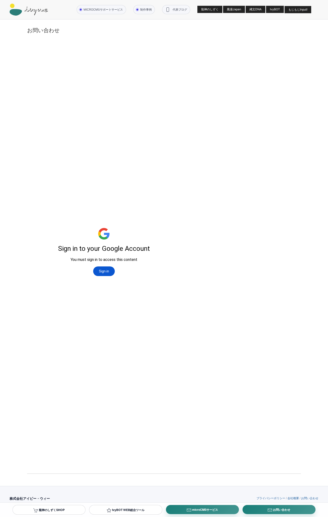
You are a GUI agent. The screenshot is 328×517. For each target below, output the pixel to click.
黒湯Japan (234, 9)
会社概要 (293, 498)
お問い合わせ (309, 498)
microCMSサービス (204, 509)
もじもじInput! (297, 9)
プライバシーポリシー (270, 498)
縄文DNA (255, 9)
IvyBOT (275, 9)
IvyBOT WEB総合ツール (128, 510)
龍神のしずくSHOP (51, 510)
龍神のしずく (210, 9)
